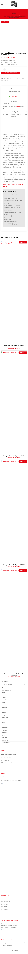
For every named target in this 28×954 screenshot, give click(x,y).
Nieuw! (3, 702)
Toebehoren (5, 740)
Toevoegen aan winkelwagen (11, 72)
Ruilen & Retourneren (6, 899)
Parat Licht (5, 717)
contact (18, 106)
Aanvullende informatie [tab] (14, 91)
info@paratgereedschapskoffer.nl (13, 780)
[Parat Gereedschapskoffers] (14, 4)
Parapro (4, 715)
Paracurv (4, 710)
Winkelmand (4, 909)
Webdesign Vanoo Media (6, 943)
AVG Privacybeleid (5, 901)
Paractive (4, 707)
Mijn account (4, 904)
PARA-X (4, 720)
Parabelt (4, 705)
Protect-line (5, 725)
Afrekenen (4, 906)
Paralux (4, 712)
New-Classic (5, 700)
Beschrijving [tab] (14, 89)
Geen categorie (6, 742)
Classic (4, 697)
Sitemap (15, 943)
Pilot (20, 78)
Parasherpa (5, 727)
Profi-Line (4, 730)
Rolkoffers (4, 732)
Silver (3, 735)
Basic (3, 695)
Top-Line (4, 737)
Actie (17, 78)
